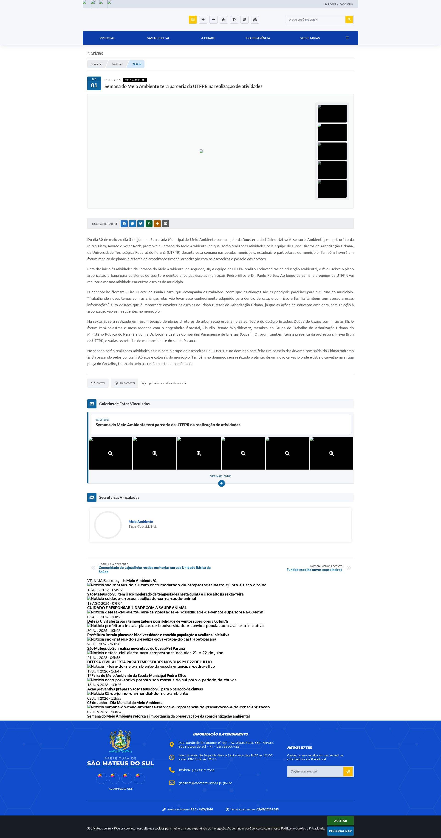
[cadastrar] (348, 771)
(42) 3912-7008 (203, 770)
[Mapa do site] (255, 20)
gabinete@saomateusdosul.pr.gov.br (205, 783)
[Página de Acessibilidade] (193, 20)
